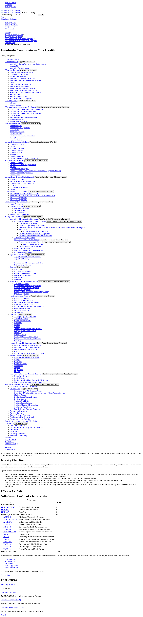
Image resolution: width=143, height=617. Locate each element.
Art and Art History (21, 319)
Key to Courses (10, 440)
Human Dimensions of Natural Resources (29, 353)
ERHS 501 (7, 524)
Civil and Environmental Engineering (27, 286)
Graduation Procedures (22, 407)
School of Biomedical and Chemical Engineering (31, 292)
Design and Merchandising (23, 300)
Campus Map (14, 66)
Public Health (10, 43)
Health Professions (16, 204)
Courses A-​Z (9, 442)
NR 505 (6, 534)
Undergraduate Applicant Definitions (23, 111)
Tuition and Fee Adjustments (20, 128)
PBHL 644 (7, 549)
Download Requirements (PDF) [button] (12, 607)
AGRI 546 (7, 517)
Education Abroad (16, 206)
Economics (18, 323)
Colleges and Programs (13, 37)
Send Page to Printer (8, 585)
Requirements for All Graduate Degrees (28, 391)
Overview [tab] (8, 447)
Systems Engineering (21, 294)
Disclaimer (9, 563)
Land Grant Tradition (17, 425)
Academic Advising (17, 144)
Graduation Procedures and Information (24, 158)
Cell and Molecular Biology (28, 223)
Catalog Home (10, 7)
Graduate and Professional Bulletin (17, 384)
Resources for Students (18, 179)
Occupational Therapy (22, 308)
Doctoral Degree (20, 399)
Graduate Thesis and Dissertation (26, 405)
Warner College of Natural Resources (23, 343)
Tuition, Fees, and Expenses (20, 415)
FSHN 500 (7, 529)
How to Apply (15, 115)
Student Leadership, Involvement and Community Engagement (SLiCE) (35, 171)
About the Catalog (11, 101)
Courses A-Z (9, 29)
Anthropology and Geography (25, 317)
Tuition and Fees (16, 126)
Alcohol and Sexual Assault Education (23, 88)
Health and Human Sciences (20, 296)
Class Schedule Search (9, 19)
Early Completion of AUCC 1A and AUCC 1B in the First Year (32, 196)
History (17, 327)
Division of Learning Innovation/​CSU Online (21, 421)
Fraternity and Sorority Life (19, 169)
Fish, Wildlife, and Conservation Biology (28, 347)
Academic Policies (16, 150)
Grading (13, 146)
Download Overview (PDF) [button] (11, 600)
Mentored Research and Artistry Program (28, 250)
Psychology (18, 370)
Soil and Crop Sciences (22, 265)
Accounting (18, 269)
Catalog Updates (16, 105)
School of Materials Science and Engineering (34, 234)
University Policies (12, 70)
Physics (17, 368)
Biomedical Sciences (21, 376)
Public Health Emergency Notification (23, 90)
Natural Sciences (16, 355)
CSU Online (14, 130)
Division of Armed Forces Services (26, 240)
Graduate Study (15, 389)
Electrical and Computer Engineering (27, 288)
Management (18, 277)
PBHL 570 (7, 547)
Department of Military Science (30, 246)
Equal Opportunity (12, 565)
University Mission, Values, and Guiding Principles (28, 64)
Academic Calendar (12, 59)
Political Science (20, 335)
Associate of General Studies (24, 238)
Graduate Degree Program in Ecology (32, 226)
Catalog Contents (11, 25)
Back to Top (5, 575)
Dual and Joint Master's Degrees (25, 397)
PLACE (13, 185)
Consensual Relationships (19, 74)
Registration (14, 154)
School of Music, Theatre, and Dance (27, 339)
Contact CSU (10, 561)
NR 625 (6, 537)
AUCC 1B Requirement (18, 200)
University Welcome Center (19, 68)
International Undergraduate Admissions (24, 117)
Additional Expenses (17, 132)
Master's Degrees (20, 395)
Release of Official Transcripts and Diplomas (25, 92)
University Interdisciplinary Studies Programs (21, 41)
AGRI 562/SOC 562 (10, 519)
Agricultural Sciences (17, 255)
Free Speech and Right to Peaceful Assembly (26, 80)
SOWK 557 (7, 542)
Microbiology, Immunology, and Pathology (29, 382)
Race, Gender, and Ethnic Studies (26, 337)
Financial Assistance (17, 140)
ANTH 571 (7, 522)
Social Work (18, 312)
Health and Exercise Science (24, 304)
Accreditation (14, 432)
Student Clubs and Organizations (21, 173)
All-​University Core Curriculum (16, 191)
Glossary (13, 103)
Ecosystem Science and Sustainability (27, 345)
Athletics (13, 167)
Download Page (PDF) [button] (9, 592)
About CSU (9, 423)
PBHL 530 (7, 544)
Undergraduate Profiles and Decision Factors (25, 113)
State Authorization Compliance (21, 98)
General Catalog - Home (14, 35)
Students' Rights (15, 94)
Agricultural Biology (21, 259)
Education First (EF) (21, 208)
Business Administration (22, 271)
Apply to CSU (10, 559)
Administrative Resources (19, 187)
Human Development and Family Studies (28, 306)
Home (7, 33)
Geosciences (18, 351)
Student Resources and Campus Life (23, 181)
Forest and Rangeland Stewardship (26, 349)
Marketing (18, 279)
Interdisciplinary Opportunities (16, 202)
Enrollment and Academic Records (22, 417)
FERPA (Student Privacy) (19, 76)
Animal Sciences (20, 261)
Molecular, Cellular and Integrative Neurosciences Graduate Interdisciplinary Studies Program (52, 228)
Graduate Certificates (21, 401)
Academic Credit (16, 152)
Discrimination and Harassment (21, 84)
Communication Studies (22, 321)
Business (13, 267)
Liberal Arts (14, 314)
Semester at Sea (19, 210)
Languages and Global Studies (25, 331)
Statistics (17, 372)
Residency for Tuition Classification (22, 136)
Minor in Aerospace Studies (33, 244)
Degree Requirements (17, 156)
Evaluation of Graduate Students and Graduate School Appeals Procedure (40, 393)
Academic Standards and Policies (17, 142)
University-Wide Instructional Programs (19, 39)
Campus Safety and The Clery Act (22, 72)
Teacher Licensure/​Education (20, 214)
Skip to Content (10, 3)
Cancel (3, 615)
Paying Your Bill (16, 138)
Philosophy (18, 333)
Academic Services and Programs (22, 183)
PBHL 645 (5, 512)
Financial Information (13, 123)
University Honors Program (24, 252)
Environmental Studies (22, 248)
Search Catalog (6, 15)
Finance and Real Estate (22, 275)
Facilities (13, 189)
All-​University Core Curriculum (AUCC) (24, 194)
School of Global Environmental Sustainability (35, 236)
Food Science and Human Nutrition (26, 302)
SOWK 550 (7, 539)
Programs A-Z (10, 27)
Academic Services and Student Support (19, 177)
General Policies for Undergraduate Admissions (26, 109)
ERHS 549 (7, 527)
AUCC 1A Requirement (18, 198)
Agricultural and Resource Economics (27, 257)
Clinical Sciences (20, 378)
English (17, 325)
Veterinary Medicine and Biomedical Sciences (26, 374)
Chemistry (18, 362)
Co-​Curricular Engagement (14, 160)
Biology (17, 360)
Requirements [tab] (10, 449)
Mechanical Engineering (23, 290)
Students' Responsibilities (19, 96)
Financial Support (16, 413)
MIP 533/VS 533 (9, 532)
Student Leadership (16, 163)
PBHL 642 (5, 510)
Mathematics (18, 366)
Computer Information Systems (25, 273)
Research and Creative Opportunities (23, 165)
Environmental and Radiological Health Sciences (31, 380)
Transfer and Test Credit (18, 121)
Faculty (8, 438)
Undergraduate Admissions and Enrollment (20, 107)
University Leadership (17, 434)
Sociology (17, 341)
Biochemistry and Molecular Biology (27, 358)
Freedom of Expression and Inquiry (22, 78)
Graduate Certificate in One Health (35, 232)
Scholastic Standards (17, 148)
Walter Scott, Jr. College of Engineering (24, 281)
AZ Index (8, 5)
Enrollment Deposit (17, 119)
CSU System (14, 429)
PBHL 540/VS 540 (8, 507)
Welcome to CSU (11, 62)
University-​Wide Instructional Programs (24, 219)
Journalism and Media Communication (28, 329)
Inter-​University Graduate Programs (27, 409)
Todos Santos (19, 212)
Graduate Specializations (23, 403)
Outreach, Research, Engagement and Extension (27, 427)
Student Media (15, 175)
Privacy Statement (11, 567)
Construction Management (23, 298)
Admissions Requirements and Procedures (25, 386)
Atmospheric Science (21, 284)
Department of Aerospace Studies (30, 242)
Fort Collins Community (18, 436)
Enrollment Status (16, 134)
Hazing (12, 82)
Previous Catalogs (11, 444)
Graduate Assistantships (18, 411)
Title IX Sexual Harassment (19, 86)
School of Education (21, 310)
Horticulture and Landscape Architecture (28, 263)
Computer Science (20, 364)
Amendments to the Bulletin (20, 419)
